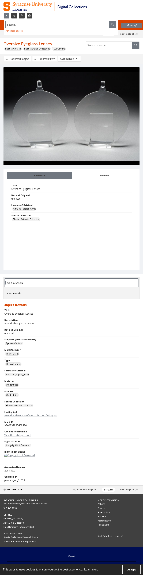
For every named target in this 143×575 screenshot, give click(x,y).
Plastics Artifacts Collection (26, 219)
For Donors (103, 524)
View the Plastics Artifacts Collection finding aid (30, 415)
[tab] (39, 175)
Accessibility (104, 512)
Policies (101, 503)
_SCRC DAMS (59, 48)
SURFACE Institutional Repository (19, 541)
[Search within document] (135, 45)
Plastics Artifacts (13, 48)
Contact (71, 556)
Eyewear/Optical (14, 343)
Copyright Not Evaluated (18, 445)
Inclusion (102, 516)
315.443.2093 (10, 508)
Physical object (13, 364)
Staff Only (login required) (110, 536)
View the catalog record (17, 435)
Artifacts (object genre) (24, 208)
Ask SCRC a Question (13, 522)
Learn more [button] (91, 569)
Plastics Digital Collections (37, 48)
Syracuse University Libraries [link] (20, 500)
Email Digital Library (13, 518)
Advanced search (14, 30)
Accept (131, 569)
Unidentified (12, 384)
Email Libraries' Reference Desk (18, 527)
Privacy (101, 508)
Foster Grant (12, 353)
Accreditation (104, 520)
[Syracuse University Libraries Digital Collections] (55, 6)
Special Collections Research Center (21, 537)
